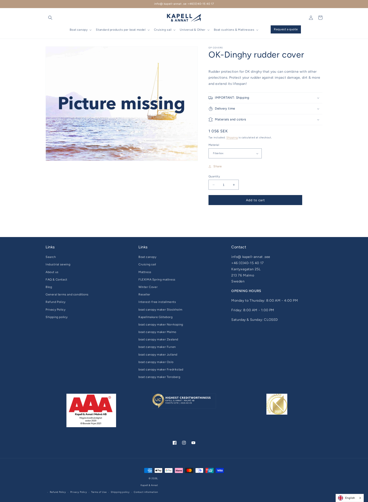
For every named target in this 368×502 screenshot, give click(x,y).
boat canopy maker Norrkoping (160, 324)
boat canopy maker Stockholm (160, 309)
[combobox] (350, 498)
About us (52, 272)
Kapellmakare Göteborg (155, 317)
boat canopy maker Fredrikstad (160, 369)
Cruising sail (147, 264)
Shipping (232, 137)
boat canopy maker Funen (157, 347)
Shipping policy (57, 317)
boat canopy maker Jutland (157, 354)
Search (51, 257)
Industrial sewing (58, 264)
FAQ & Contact (56, 279)
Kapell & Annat (149, 485)
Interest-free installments (157, 302)
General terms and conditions (67, 294)
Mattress (144, 272)
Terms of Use (98, 492)
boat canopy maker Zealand (158, 339)
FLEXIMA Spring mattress (156, 279)
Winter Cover (148, 287)
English (350, 497)
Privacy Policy (55, 309)
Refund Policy (56, 302)
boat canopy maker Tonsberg (159, 377)
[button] (50, 17)
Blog (49, 287)
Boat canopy (147, 257)
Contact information (146, 492)
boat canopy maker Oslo (155, 362)
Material (213, 145)
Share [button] (217, 166)
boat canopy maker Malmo (157, 332)
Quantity (214, 176)
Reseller (144, 294)
